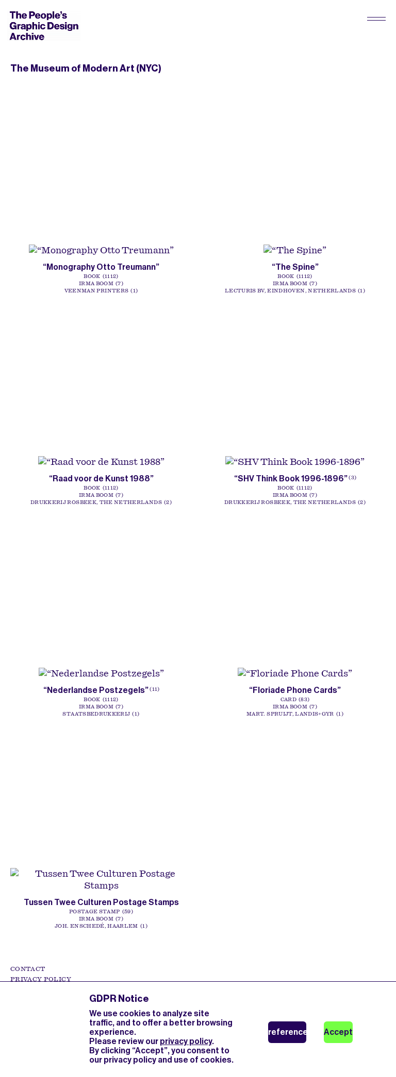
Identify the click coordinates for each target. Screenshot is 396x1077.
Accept (338, 1032)
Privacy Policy (40, 979)
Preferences (287, 1032)
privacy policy (186, 1041)
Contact (27, 969)
